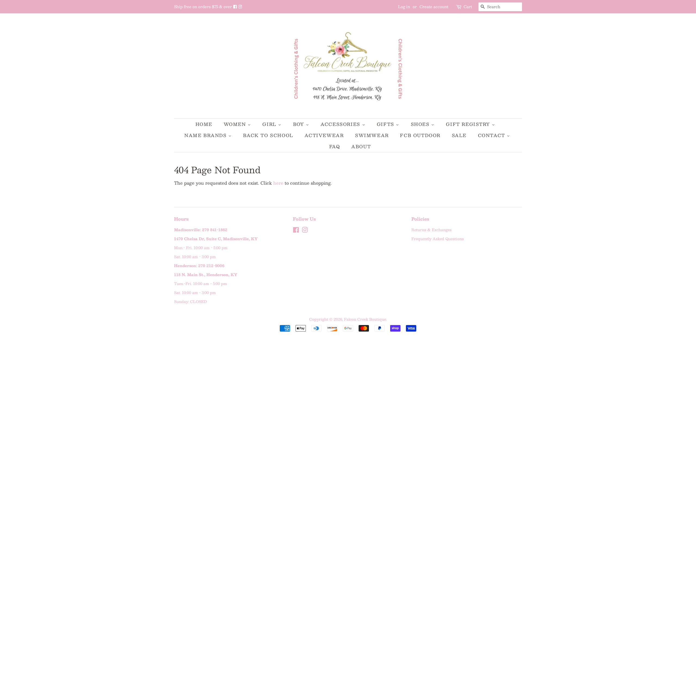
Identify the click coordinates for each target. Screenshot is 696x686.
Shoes (421, 124)
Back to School (268, 135)
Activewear (324, 135)
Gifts (386, 124)
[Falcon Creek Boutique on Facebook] (235, 6)
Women (236, 124)
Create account (434, 6)
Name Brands (206, 135)
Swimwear (372, 135)
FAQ (334, 146)
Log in (404, 6)
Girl (270, 124)
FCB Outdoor (420, 135)
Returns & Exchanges (431, 230)
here (278, 183)
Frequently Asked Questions (437, 239)
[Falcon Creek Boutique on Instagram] (240, 6)
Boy (299, 124)
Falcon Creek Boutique (365, 319)
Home (203, 124)
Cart (468, 7)
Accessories (341, 124)
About (361, 146)
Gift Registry (469, 124)
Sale (459, 135)
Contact (492, 135)
